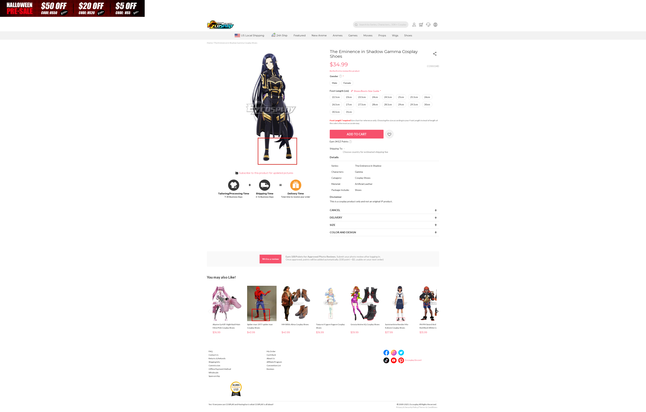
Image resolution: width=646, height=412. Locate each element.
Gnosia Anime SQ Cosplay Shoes (365, 324)
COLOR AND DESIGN (343, 232)
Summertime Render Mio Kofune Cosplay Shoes (396, 326)
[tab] (384, 157)
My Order (271, 351)
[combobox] (380, 24)
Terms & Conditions (428, 407)
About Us (271, 358)
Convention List (274, 365)
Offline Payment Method (220, 369)
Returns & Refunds (217, 358)
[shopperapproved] (236, 388)
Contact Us (214, 355)
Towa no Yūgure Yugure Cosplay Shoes (330, 326)
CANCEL (335, 210)
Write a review (270, 259)
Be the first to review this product (345, 71)
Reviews (270, 369)
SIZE (332, 224)
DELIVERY (336, 217)
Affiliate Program (274, 362)
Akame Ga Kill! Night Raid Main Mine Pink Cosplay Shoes (226, 326)
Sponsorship (214, 376)
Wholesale (213, 372)
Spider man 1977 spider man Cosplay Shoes (260, 326)
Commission (214, 365)
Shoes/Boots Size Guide (366, 91)
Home (210, 43)
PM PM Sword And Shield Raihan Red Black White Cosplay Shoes (434, 326)
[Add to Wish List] (389, 134)
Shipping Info (214, 362)
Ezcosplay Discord (413, 360)
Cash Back (271, 355)
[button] (428, 25)
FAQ (211, 351)
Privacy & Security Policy (407, 407)
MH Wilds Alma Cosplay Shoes (295, 324)
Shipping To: (336, 148)
